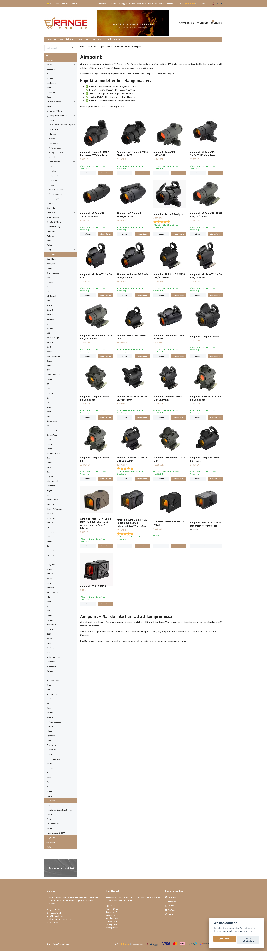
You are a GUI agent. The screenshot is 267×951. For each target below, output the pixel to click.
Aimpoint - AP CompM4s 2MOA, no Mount (92, 214)
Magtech (50, 574)
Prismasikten (53, 143)
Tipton (49, 796)
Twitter (170, 906)
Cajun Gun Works (53, 375)
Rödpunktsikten (55, 162)
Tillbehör (52, 203)
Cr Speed (50, 393)
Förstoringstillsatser (56, 199)
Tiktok (170, 914)
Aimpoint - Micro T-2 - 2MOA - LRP (132, 337)
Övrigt (49, 250)
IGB (48, 527)
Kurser (49, 106)
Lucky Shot (51, 564)
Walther (49, 782)
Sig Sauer (54, 176)
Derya (49, 412)
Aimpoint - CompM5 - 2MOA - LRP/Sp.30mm (95, 398)
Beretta (49, 351)
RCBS (49, 634)
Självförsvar (51, 213)
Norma (49, 606)
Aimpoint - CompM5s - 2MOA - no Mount (205, 459)
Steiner (49, 708)
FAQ (48, 805)
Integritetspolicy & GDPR (56, 833)
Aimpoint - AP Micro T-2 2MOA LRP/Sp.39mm (206, 276)
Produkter (49, 60)
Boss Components (53, 356)
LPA (48, 560)
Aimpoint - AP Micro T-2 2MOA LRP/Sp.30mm (169, 276)
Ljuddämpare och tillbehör (57, 115)
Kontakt (50, 814)
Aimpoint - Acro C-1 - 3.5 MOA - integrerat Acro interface (206, 524)
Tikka (49, 740)
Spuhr (49, 699)
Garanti (49, 828)
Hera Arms (50, 504)
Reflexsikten (53, 157)
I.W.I (48, 537)
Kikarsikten (53, 134)
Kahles (49, 541)
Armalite (50, 314)
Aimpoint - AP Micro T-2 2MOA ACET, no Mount (132, 276)
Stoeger (49, 713)
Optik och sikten (106, 46)
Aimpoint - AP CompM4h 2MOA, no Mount (129, 214)
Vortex (53, 185)
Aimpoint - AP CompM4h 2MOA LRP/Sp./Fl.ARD (96, 337)
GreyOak (50, 476)
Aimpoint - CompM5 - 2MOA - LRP (95, 459)
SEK (73, 3)
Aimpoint (54, 166)
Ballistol (50, 342)
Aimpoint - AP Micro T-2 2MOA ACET (96, 276)
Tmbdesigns (51, 745)
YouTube (171, 910)
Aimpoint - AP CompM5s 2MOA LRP (169, 459)
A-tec (48, 300)
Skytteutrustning (53, 217)
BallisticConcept (53, 337)
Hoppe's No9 (51, 518)
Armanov (50, 319)
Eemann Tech (52, 435)
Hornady (50, 523)
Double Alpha (52, 421)
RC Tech (50, 629)
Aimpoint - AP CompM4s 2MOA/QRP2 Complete (202, 153)
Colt (48, 388)
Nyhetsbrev (83, 39)
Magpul (49, 569)
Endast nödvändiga (248, 940)
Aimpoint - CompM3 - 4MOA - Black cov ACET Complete (95, 153)
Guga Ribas (51, 490)
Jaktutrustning (52, 92)
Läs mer (88, 173)
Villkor (49, 819)
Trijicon (54, 180)
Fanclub (50, 78)
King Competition (53, 273)
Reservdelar (51, 208)
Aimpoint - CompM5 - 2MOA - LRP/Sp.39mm (168, 398)
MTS (48, 597)
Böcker (49, 74)
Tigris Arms (51, 736)
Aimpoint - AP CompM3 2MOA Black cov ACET (132, 153)
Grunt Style (51, 486)
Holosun (54, 171)
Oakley (49, 268)
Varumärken (50, 254)
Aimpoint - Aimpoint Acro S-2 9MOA (168, 523)
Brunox (49, 361)
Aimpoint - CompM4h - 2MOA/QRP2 (165, 153)
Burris (49, 365)
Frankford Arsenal (53, 453)
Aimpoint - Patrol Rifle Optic (168, 214)
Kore (48, 546)
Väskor (49, 245)
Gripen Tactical (52, 481)
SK (48, 676)
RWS (48, 277)
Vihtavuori (51, 768)
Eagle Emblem (52, 430)
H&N (48, 495)
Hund (49, 88)
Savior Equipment (53, 657)
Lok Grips (50, 555)
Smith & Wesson (53, 680)
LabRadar (50, 550)
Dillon (49, 416)
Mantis (49, 578)
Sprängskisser (51, 842)
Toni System (51, 750)
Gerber (49, 463)
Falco (49, 439)
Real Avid (50, 638)
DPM (48, 425)
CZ (48, 402)
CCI (48, 384)
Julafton (49, 847)
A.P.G (48, 324)
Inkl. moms (61, 3)
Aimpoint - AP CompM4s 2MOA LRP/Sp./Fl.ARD (206, 214)
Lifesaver (50, 282)
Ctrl (48, 398)
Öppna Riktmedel (55, 194)
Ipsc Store (50, 532)
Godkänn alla (225, 939)
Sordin (49, 689)
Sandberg (50, 648)
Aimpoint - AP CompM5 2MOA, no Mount (169, 337)
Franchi (49, 449)
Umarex (50, 763)
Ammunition (51, 69)
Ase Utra (50, 328)
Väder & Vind (51, 236)
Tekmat (49, 731)
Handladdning (52, 83)
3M (48, 291)
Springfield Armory (53, 694)
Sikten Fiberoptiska (56, 189)
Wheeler (50, 791)
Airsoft (49, 64)
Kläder (49, 97)
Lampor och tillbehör (55, 111)
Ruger (49, 643)
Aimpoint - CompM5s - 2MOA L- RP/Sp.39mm (132, 459)
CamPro (50, 379)
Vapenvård (51, 231)
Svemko (50, 717)
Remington (51, 263)
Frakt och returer (53, 824)
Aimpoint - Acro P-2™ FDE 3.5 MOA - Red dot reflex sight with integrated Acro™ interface (95, 523)
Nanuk (49, 601)
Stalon (49, 703)
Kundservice (50, 800)
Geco (49, 458)
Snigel (49, 685)
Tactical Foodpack (54, 722)
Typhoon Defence (53, 759)
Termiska (52, 139)
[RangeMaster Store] (65, 23)
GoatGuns (50, 472)
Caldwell (50, 310)
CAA (48, 370)
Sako (48, 652)
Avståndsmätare (55, 148)
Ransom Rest (51, 625)
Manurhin (50, 588)
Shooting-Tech (52, 666)
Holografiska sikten (56, 152)
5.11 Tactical (51, 296)
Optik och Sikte (52, 129)
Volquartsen (51, 773)
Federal (49, 444)
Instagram (171, 901)
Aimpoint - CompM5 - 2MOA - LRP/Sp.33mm (132, 398)
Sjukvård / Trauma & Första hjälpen (60, 125)
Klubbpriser (97, 39)
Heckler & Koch (52, 500)
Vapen (49, 240)
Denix (49, 407)
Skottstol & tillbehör (54, 222)
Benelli (49, 347)
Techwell (50, 726)
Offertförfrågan (67, 39)
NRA (48, 611)
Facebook (172, 897)
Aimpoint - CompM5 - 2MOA (204, 336)
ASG (48, 333)
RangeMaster (51, 259)
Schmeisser (51, 662)
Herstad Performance (54, 509)
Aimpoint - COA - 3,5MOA (93, 586)
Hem (47, 55)
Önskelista (51, 39)
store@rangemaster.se (61, 919)
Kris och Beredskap (54, 102)
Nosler (49, 287)
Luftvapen (50, 120)
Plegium (50, 620)
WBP (48, 787)
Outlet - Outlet (113, 39)
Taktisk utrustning (53, 226)
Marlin (49, 583)
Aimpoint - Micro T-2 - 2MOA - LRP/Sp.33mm (205, 398)
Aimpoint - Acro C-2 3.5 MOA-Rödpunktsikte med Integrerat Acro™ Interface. (132, 523)
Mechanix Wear (52, 592)
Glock (49, 467)
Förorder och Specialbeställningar (59, 810)
